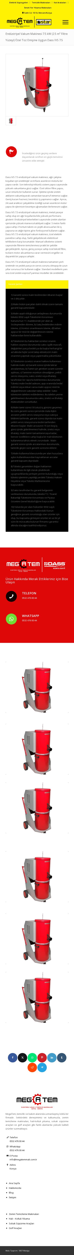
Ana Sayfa (14, 1183)
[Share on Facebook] (12, 1057)
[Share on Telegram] (42, 1067)
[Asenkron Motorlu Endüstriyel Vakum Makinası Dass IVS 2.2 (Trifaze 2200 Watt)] (37, 687)
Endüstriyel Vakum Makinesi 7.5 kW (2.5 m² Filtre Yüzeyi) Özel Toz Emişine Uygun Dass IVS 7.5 (35, 968)
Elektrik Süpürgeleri (18, 2)
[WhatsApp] (11, 619)
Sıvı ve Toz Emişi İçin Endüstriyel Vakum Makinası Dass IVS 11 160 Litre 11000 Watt (36, 1027)
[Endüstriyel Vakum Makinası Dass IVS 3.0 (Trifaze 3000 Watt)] (37, 749)
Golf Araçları (15, 1228)
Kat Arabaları (60, 2)
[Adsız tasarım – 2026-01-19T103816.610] (31, 22)
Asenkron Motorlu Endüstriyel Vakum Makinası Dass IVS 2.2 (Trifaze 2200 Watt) (34, 717)
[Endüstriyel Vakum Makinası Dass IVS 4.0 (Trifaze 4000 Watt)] (37, 807)
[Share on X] (22, 1057)
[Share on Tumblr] (61, 1057)
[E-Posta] (7, 1155)
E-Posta (14, 1155)
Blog (11, 1192)
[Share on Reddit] (32, 1067)
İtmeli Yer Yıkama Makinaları (37, 7)
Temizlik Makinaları (41, 2)
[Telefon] (11, 596)
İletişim (12, 1197)
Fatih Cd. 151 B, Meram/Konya (38, 12)
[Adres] (7, 1165)
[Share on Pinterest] (42, 1057)
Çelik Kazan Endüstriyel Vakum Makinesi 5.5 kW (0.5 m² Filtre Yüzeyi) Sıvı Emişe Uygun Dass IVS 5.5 (37, 906)
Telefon (29, 593)
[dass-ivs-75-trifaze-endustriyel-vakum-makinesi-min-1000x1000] (37, 85)
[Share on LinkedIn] (52, 1057)
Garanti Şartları (15, 284)
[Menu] (63, 22)
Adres (13, 1164)
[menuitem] (19, 2)
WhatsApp (30, 616)
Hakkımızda (15, 1187)
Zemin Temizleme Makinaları (24, 1214)
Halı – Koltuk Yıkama (19, 1218)
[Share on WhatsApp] (32, 1057)
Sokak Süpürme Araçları (21, 1223)
